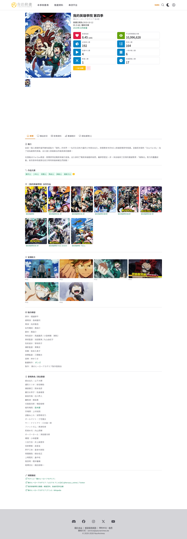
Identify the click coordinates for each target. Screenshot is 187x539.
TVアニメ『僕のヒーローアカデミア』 (42, 478)
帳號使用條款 (90, 527)
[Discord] (74, 521)
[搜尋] (162, 5)
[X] (103, 521)
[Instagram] (93, 521)
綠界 (111, 527)
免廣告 (157, 5)
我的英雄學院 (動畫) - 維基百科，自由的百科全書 (46, 486)
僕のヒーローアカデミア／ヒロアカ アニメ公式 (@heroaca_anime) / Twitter (56, 482)
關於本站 (78, 527)
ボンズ (38, 362)
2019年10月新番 (80, 27)
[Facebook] (83, 521)
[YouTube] (113, 521)
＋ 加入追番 (79, 68)
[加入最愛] (88, 68)
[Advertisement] (93, 111)
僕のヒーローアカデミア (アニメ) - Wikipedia (44, 490)
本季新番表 (43, 5)
